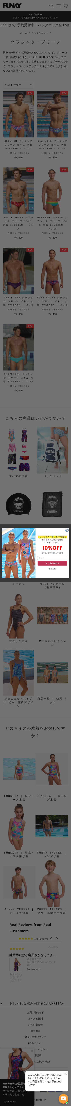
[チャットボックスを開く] (63, 1099)
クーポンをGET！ (52, 563)
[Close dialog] (67, 530)
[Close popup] (65, 1074)
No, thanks (52, 569)
